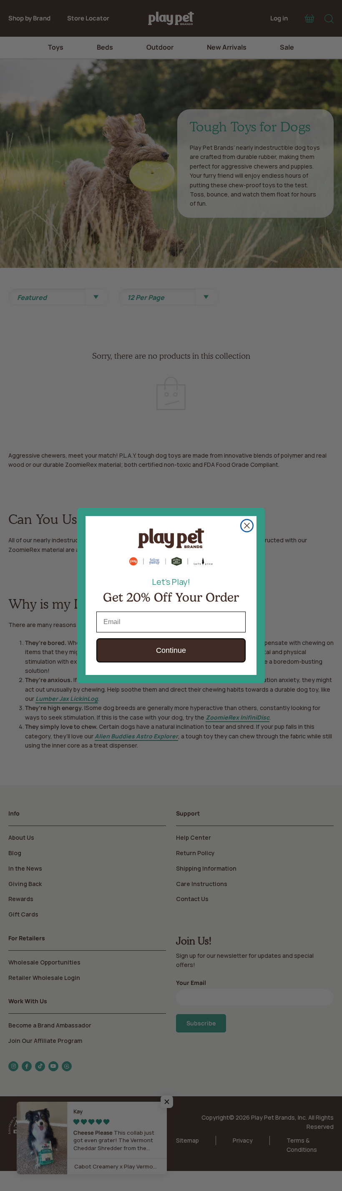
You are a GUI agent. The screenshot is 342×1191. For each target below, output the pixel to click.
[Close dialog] (247, 525)
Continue (171, 650)
